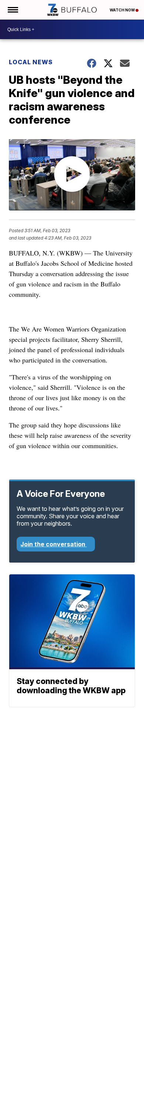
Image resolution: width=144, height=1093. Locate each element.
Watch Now (123, 10)
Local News (31, 62)
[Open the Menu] (12, 10)
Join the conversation (53, 544)
